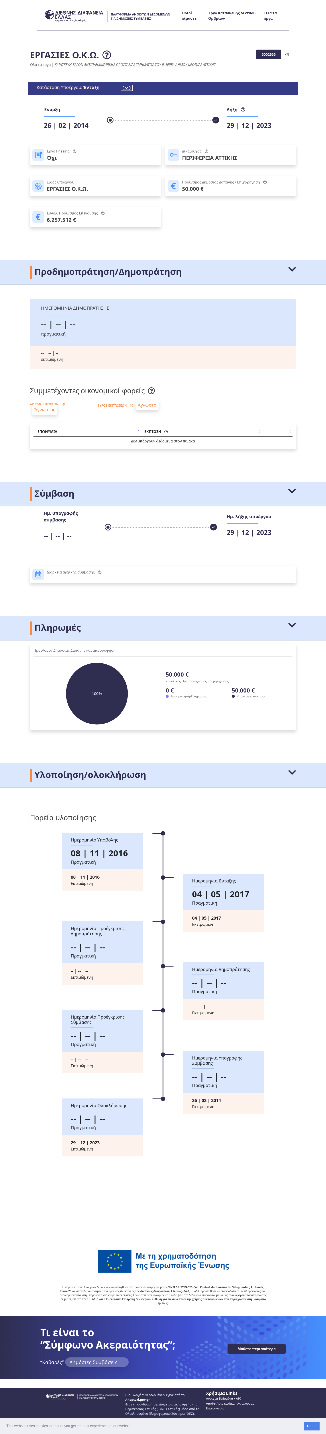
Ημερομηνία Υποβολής (94, 840)
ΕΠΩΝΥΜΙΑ (47, 431)
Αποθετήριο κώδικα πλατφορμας (230, 1403)
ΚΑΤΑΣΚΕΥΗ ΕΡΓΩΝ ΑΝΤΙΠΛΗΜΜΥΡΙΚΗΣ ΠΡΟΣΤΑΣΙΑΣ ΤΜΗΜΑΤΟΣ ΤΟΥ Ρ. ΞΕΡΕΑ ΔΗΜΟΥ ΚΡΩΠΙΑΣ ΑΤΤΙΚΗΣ (135, 64)
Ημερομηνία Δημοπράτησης (221, 969)
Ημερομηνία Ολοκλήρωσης (99, 1105)
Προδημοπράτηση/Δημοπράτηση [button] (107, 271)
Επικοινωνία (215, 1408)
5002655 (269, 54)
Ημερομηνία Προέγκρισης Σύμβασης (98, 1019)
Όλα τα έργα (40, 64)
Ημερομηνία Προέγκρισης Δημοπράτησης (98, 931)
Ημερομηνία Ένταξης (214, 881)
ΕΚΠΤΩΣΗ (152, 431)
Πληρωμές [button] (56, 627)
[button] (134, 1426)
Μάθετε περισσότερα (257, 1348)
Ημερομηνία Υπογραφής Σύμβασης (217, 1060)
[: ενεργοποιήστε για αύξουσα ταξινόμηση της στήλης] (277, 432)
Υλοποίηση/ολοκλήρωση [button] (89, 774)
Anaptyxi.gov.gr (137, 1399)
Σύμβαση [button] (53, 493)
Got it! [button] (312, 1426)
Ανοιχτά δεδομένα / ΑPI (223, 1398)
